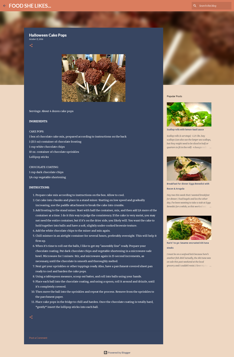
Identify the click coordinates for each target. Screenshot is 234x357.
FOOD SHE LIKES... (30, 6)
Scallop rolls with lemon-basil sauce (185, 129)
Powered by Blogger (119, 352)
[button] (31, 46)
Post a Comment (38, 337)
